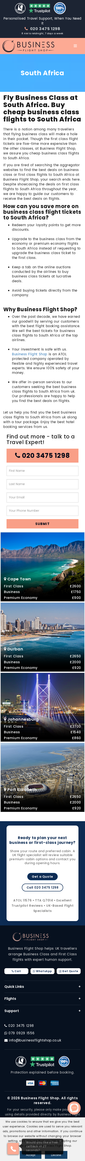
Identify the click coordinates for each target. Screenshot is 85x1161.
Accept (30, 1155)
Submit (42, 524)
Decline (56, 1155)
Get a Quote (42, 876)
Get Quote (69, 971)
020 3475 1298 (44, 28)
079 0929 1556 (21, 1033)
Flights (42, 998)
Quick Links (42, 986)
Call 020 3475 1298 (43, 887)
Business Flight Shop (29, 354)
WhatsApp (43, 971)
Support (42, 1010)
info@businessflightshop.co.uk (35, 1040)
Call (17, 971)
